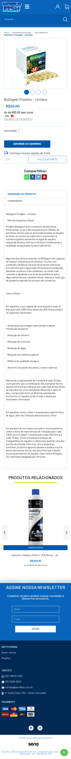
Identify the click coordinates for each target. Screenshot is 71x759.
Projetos (6, 658)
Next (66, 532)
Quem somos (9, 653)
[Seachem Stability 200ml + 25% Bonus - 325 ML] (35, 518)
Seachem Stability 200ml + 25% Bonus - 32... (35, 555)
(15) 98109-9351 (14, 676)
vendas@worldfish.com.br (19, 687)
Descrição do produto (22, 194)
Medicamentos (41, 33)
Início (6, 33)
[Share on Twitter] (38, 177)
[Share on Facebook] (32, 177)
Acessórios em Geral (22, 33)
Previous (4, 532)
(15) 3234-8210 (13, 681)
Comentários (15, 201)
